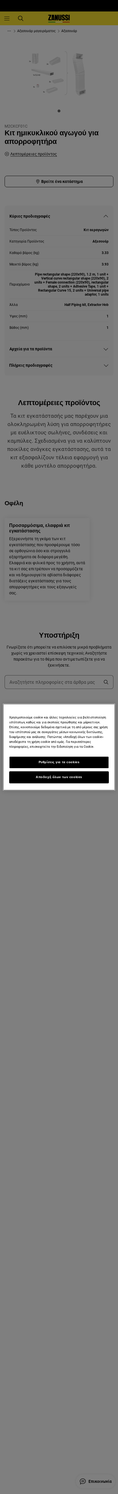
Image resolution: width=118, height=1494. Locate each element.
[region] (59, 747)
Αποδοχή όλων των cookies (59, 777)
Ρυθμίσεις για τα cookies (59, 762)
